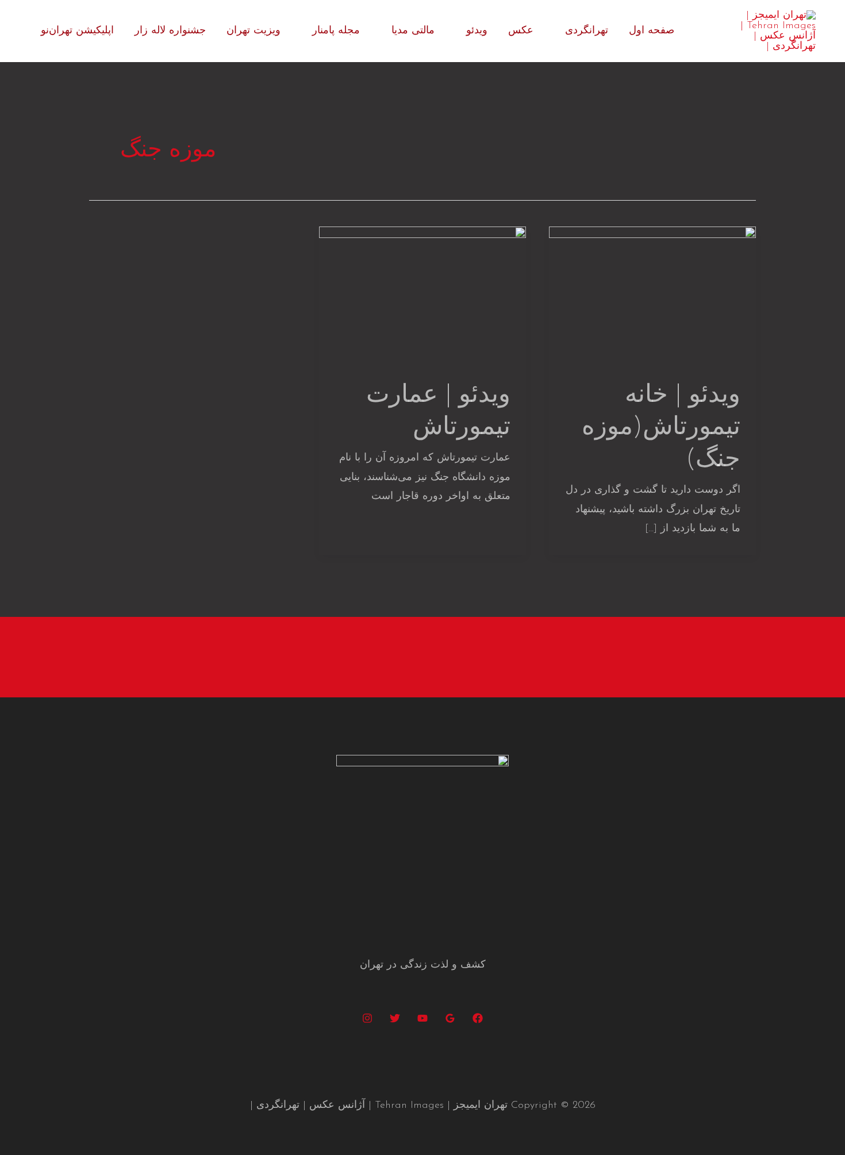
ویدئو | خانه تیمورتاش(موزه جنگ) (661, 428)
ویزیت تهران (253, 31)
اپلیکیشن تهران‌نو (77, 31)
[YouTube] (422, 1018)
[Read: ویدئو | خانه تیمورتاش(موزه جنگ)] (652, 295)
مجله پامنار (336, 31)
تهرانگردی (586, 31)
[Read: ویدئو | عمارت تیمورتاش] (422, 295)
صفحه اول (651, 31)
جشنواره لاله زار (170, 31)
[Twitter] (395, 1018)
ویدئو (476, 31)
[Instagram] (367, 1018)
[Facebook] (478, 1018)
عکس (520, 31)
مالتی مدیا (413, 31)
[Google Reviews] (450, 1018)
